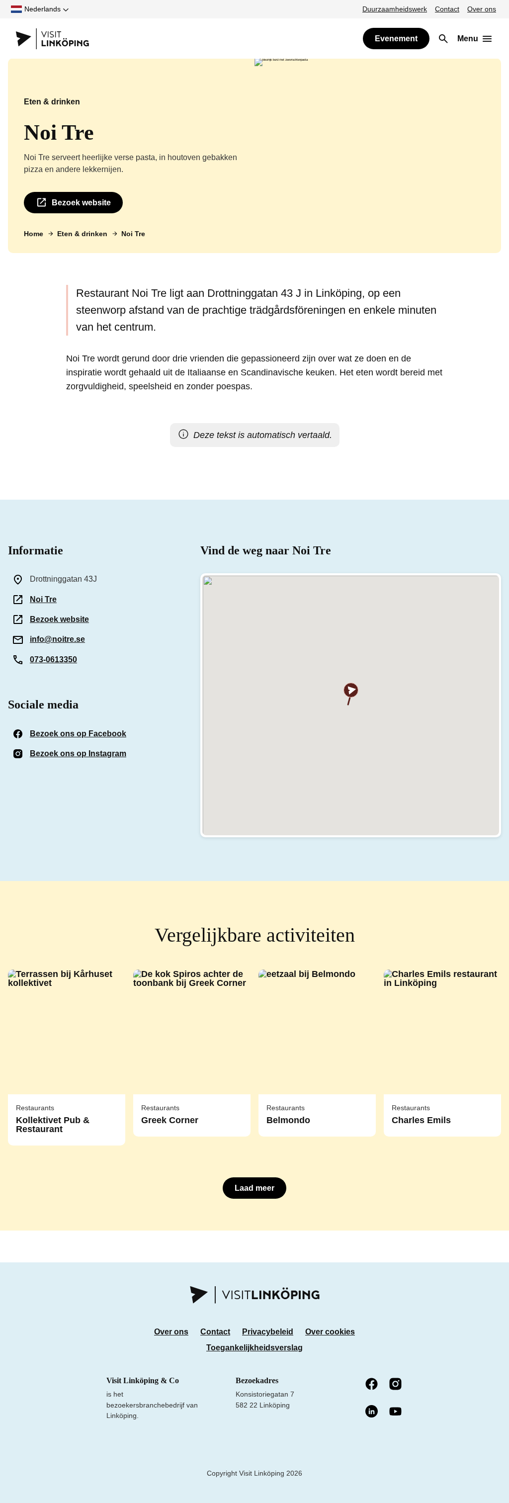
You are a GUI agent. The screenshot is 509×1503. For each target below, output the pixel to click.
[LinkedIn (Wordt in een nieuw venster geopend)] (372, 1412)
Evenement (396, 38)
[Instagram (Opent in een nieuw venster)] (396, 1385)
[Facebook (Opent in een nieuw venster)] (372, 1385)
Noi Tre (43, 599)
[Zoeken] (443, 38)
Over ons (481, 9)
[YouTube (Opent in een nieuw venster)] (396, 1412)
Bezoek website (81, 202)
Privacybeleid (267, 1331)
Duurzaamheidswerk (394, 9)
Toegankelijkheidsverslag (254, 1347)
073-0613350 (53, 659)
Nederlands (42, 9)
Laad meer (254, 1188)
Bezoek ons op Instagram (78, 753)
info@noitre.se (57, 639)
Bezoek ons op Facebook (78, 733)
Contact (447, 9)
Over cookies (330, 1331)
